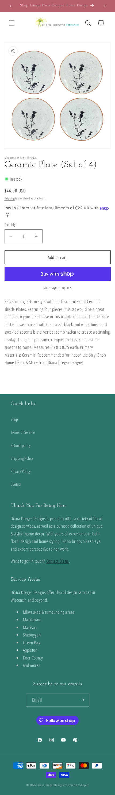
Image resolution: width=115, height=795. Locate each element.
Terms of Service (23, 432)
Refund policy (21, 445)
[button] (11, 22)
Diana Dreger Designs (50, 785)
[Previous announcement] (10, 6)
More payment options (57, 287)
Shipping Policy (22, 458)
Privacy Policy (20, 471)
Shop (14, 419)
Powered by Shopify (76, 785)
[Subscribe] (82, 700)
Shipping (10, 198)
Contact (16, 484)
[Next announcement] (105, 6)
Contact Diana (57, 561)
